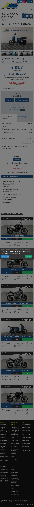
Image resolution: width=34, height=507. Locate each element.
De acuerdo (29, 256)
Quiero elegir (5, 256)
